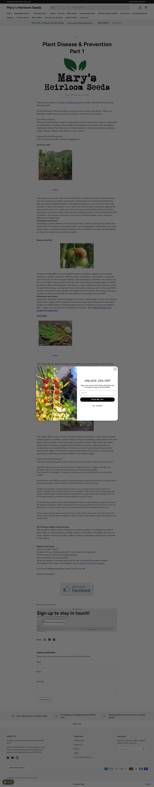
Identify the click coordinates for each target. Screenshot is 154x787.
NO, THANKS (97, 406)
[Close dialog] (115, 369)
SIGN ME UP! (97, 399)
